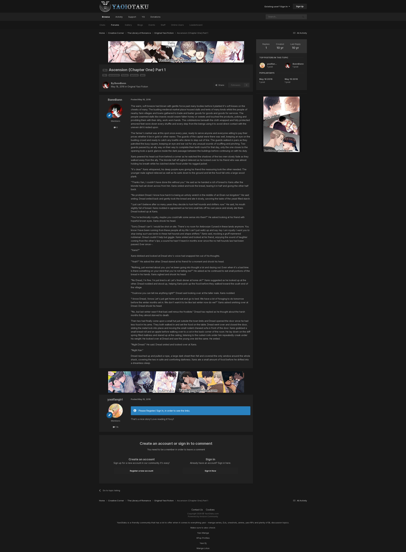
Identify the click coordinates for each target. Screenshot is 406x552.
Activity (119, 17)
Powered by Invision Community (203, 516)
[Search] (303, 16)
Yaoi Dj (203, 543)
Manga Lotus (203, 548)
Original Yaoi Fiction (138, 86)
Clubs (102, 25)
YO (143, 17)
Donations (155, 17)
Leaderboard (196, 25)
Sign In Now (210, 471)
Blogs (140, 25)
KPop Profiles (203, 538)
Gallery (128, 25)
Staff (163, 25)
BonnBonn (298, 64)
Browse (106, 17)
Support (132, 17)
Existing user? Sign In (277, 6)
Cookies (210, 509)
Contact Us (197, 509)
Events (152, 25)
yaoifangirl (273, 64)
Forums (115, 25)
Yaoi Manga (203, 533)
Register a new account (141, 471)
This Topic (290, 17)
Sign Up (300, 6)
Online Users (177, 25)
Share (220, 85)
